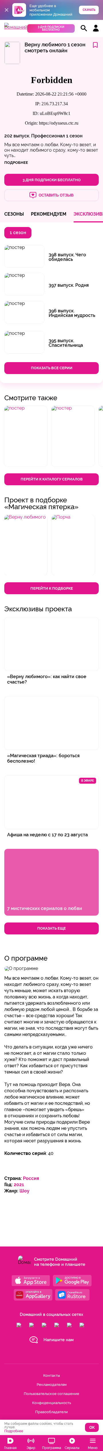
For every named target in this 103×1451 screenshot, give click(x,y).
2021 (19, 1184)
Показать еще (51, 928)
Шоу (24, 1191)
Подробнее (13, 1431)
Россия (31, 1178)
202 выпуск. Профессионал (34, 136)
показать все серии (51, 368)
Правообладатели (51, 1412)
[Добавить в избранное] (95, 45)
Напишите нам (58, 1339)
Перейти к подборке (51, 588)
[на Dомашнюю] (15, 27)
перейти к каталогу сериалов (52, 479)
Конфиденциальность (51, 1403)
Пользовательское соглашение (51, 1394)
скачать (89, 9)
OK (92, 1427)
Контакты (51, 1375)
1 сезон (74, 136)
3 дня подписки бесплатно (51, 28)
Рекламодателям (52, 1384)
